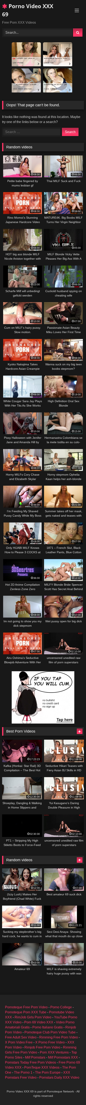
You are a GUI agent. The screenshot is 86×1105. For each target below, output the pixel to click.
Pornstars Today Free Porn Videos (30, 1062)
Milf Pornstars (35, 1057)
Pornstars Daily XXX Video (59, 1077)
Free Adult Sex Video (21, 1037)
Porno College (61, 1007)
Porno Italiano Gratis (47, 1027)
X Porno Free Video (50, 1042)
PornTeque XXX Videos (41, 1067)
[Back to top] (73, 1092)
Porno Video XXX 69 (27, 10)
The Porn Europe (48, 1072)
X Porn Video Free (19, 1042)
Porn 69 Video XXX (38, 1022)
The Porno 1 (23, 1072)
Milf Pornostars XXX (63, 1057)
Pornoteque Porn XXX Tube (25, 1012)
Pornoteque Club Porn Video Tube (50, 1032)
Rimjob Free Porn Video (42, 1047)
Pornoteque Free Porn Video (26, 1007)
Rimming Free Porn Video (58, 1037)
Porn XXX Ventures (54, 1052)
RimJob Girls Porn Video (33, 1017)
